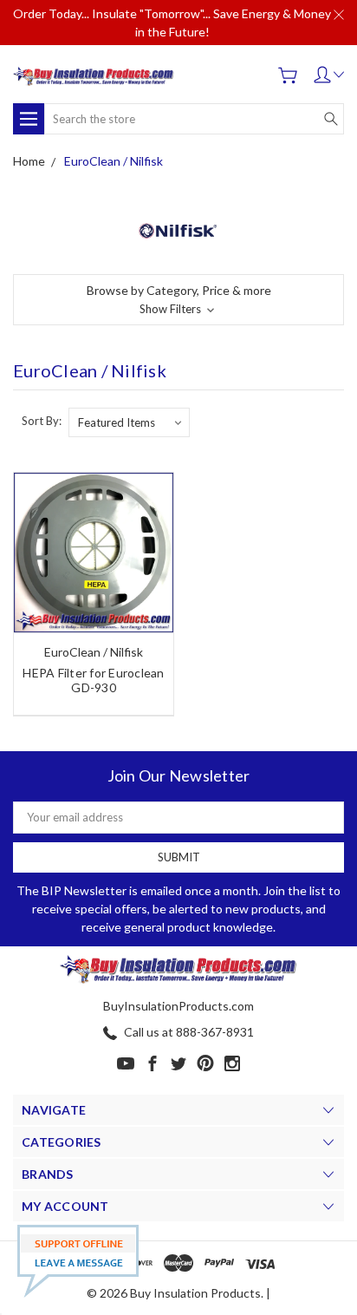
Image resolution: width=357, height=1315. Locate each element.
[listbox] (129, 422)
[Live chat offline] (78, 1261)
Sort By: (42, 421)
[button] (178, 299)
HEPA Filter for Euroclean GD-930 (93, 680)
